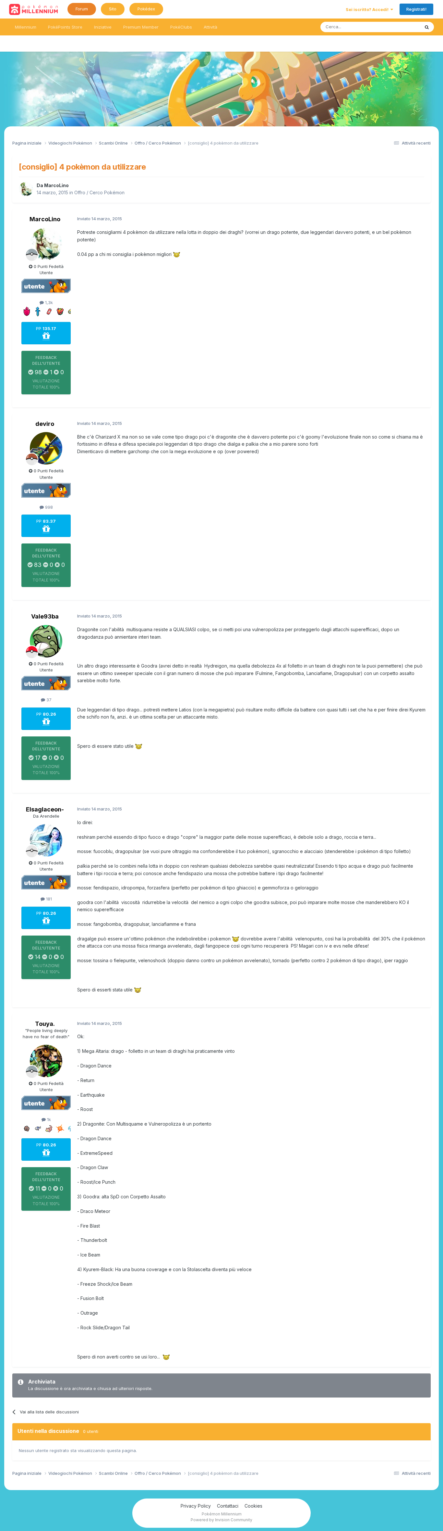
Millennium (25, 27)
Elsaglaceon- (45, 809)
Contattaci (227, 1506)
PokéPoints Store (65, 27)
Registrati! (416, 9)
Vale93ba (45, 616)
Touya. (45, 1023)
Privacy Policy (196, 1506)
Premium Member (141, 27)
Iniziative (103, 27)
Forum (82, 8)
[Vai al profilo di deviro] (46, 448)
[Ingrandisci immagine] (176, 254)
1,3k (48, 302)
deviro (44, 423)
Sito (112, 8)
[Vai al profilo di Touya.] (46, 1061)
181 (48, 898)
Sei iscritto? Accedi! (368, 9)
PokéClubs (181, 27)
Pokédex (146, 8)
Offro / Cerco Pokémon (99, 192)
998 (48, 507)
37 (48, 699)
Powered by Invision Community (221, 1519)
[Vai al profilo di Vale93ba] (46, 641)
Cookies (253, 1506)
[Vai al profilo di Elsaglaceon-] (46, 840)
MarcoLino (56, 185)
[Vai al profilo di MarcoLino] (26, 189)
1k (48, 1119)
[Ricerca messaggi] (427, 27)
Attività (210, 27)
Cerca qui (402, 26)
